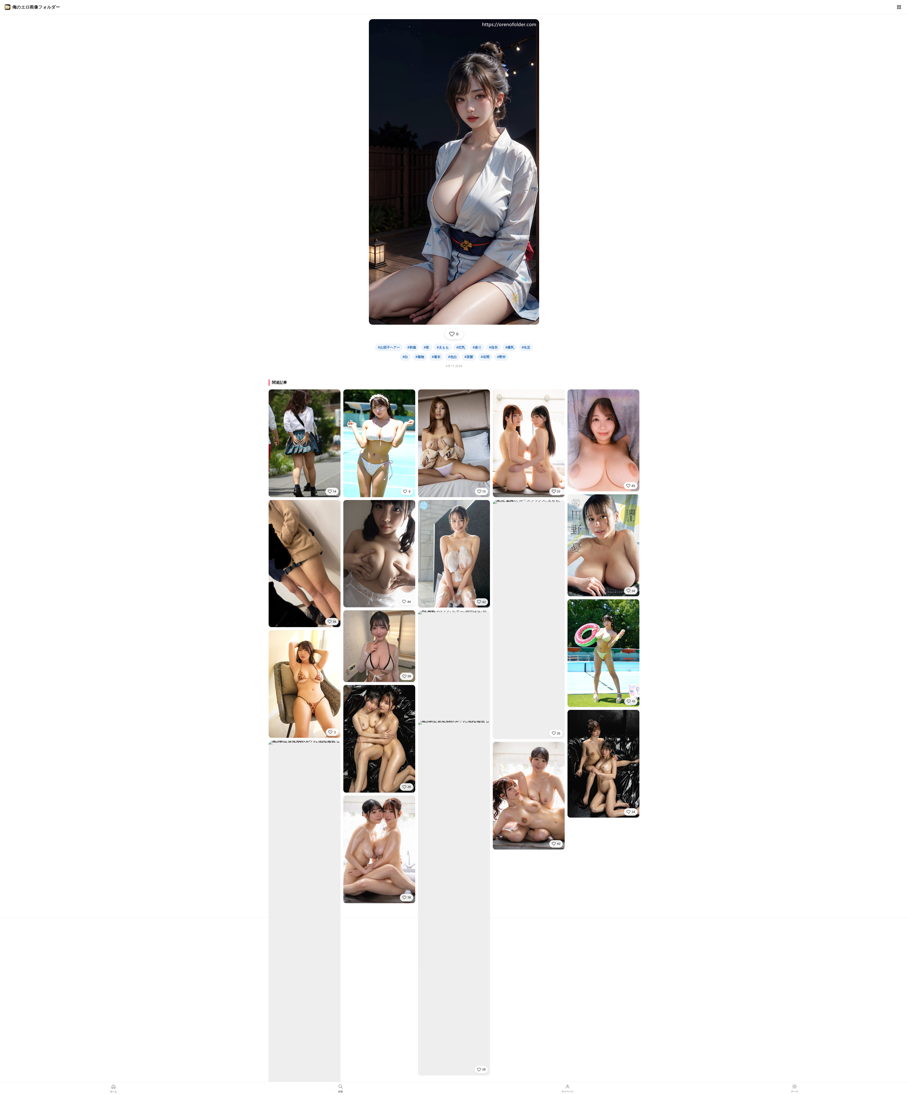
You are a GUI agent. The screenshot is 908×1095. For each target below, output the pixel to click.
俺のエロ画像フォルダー (36, 6)
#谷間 (485, 357)
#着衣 (436, 357)
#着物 (419, 357)
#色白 (452, 357)
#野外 (501, 357)
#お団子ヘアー (389, 347)
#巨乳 (460, 347)
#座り (477, 347)
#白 (405, 357)
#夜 (426, 347)
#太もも (443, 347)
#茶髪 (468, 357)
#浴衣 (493, 347)
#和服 (411, 347)
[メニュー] (899, 7)
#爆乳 (509, 347)
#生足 (526, 347)
